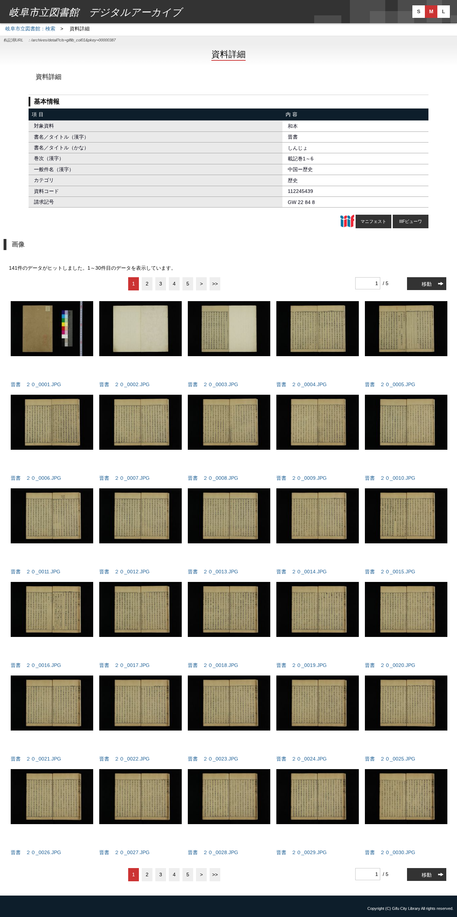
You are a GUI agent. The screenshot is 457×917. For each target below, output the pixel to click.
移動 (427, 284)
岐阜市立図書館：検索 (30, 28)
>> (215, 283)
